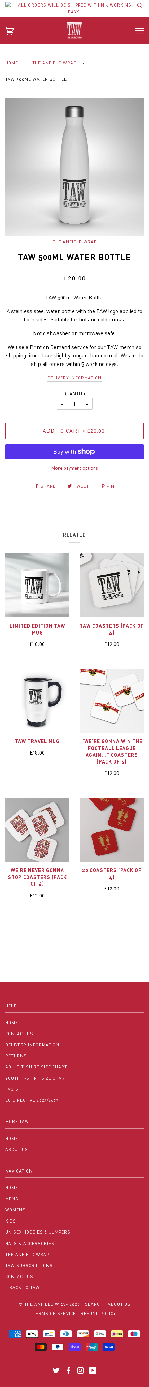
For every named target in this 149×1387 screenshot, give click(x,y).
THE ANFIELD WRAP (54, 63)
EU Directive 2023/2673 (32, 1100)
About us (119, 1304)
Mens (11, 1198)
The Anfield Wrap (75, 242)
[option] (74, 167)
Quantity (74, 393)
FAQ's (11, 1089)
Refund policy (98, 1313)
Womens (15, 1210)
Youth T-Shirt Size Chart (36, 1078)
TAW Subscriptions (29, 1265)
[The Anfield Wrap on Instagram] (80, 1371)
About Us (16, 1149)
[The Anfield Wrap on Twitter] (56, 1371)
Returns (16, 1055)
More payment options (74, 468)
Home (11, 63)
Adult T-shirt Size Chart (36, 1066)
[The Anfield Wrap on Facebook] (68, 1371)
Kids (10, 1221)
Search (94, 1304)
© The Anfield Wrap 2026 (49, 1304)
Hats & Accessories (29, 1243)
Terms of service (54, 1313)
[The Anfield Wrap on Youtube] (93, 1371)
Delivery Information (32, 1044)
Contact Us (19, 1033)
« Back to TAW (22, 1287)
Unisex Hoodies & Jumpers (37, 1232)
